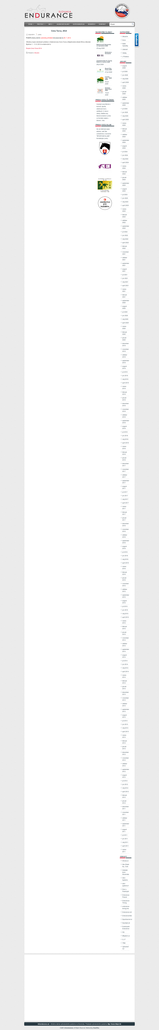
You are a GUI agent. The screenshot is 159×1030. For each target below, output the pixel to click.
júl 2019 (124, 372)
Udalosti (125, 49)
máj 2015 (125, 613)
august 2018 (124, 427)
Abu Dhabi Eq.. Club (125, 865)
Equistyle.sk (126, 923)
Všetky (124, 53)
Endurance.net (127, 912)
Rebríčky (91, 24)
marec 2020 (124, 327)
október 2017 (124, 476)
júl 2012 (124, 781)
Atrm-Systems (125, 879)
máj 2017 (125, 499)
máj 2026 (125, 79)
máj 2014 (125, 668)
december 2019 (125, 344)
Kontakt (102, 24)
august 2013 (124, 716)
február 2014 (124, 682)
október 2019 (124, 356)
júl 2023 (124, 194)
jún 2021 (125, 278)
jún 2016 (125, 556)
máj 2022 (125, 239)
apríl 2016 (125, 563)
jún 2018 (125, 435)
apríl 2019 (125, 383)
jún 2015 (125, 610)
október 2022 (124, 221)
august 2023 (124, 190)
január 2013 (124, 747)
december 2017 (125, 464)
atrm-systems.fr (125, 884)
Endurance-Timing (126, 902)
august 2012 (124, 776)
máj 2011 (125, 842)
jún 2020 (125, 315)
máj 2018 (125, 439)
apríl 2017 (125, 503)
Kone (124, 40)
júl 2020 (124, 312)
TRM (123, 943)
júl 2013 (124, 721)
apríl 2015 (125, 617)
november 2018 (125, 410)
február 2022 (124, 247)
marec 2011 (124, 850)
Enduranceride (127, 916)
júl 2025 (124, 109)
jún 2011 (125, 839)
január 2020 (124, 339)
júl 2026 (124, 71)
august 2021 (124, 270)
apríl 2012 (125, 791)
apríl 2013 (125, 731)
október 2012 (124, 765)
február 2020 (124, 333)
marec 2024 (124, 167)
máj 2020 (125, 319)
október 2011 (124, 819)
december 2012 (125, 753)
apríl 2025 (125, 119)
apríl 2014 (125, 671)
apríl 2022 (125, 242)
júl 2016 (124, 552)
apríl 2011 (125, 846)
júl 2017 (124, 492)
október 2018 (124, 416)
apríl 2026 (125, 82)
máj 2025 (125, 116)
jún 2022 (125, 235)
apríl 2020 (125, 323)
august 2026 (124, 67)
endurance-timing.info (126, 907)
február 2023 (124, 216)
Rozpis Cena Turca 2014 (34, 48)
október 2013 (124, 705)
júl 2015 (124, 606)
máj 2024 (125, 159)
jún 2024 (125, 155)
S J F (123, 939)
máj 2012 (125, 788)
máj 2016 (125, 559)
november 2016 (125, 530)
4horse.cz (125, 861)
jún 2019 (125, 375)
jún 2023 (125, 198)
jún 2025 (125, 112)
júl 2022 (124, 232)
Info (51, 24)
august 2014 (124, 656)
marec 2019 (124, 387)
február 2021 (124, 296)
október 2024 (124, 135)
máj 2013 (125, 728)
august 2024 (124, 147)
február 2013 (124, 742)
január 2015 (124, 633)
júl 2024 (124, 152)
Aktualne (36, 53)
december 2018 (125, 404)
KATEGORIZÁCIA (79, 24)
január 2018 (124, 459)
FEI (123, 932)
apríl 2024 (125, 162)
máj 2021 (125, 282)
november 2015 (125, 584)
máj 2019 (125, 379)
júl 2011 (124, 835)
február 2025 (124, 130)
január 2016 (124, 579)
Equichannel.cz (127, 919)
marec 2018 (124, 447)
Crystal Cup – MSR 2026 (108, 78)
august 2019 (124, 367)
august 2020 (124, 307)
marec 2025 (124, 124)
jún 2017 (125, 496)
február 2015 (124, 627)
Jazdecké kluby (63, 24)
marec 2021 (124, 290)
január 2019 (124, 399)
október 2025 (124, 98)
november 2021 (125, 253)
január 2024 (124, 178)
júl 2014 (124, 661)
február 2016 (124, 573)
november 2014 (125, 639)
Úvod (31, 24)
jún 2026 (125, 75)
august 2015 (124, 602)
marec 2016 (124, 567)
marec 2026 (124, 87)
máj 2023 (125, 202)
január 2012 (124, 802)
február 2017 (124, 513)
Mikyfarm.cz (126, 936)
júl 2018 (124, 432)
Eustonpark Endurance (126, 927)
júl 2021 (124, 275)
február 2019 (124, 393)
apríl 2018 (125, 443)
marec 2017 (124, 507)
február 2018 (124, 453)
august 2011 (124, 830)
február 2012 (124, 796)
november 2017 (125, 470)
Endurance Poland (125, 896)
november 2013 (125, 699)
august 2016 (124, 547)
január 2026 (124, 93)
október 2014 (124, 644)
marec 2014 (124, 676)
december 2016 (125, 524)
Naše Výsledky (125, 45)
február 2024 (124, 173)
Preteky (41, 24)
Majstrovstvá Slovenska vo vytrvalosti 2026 (103, 45)
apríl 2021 (125, 285)
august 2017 (124, 487)
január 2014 (124, 687)
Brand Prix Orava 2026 (108, 69)
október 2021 (124, 259)
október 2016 (124, 536)
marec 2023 (124, 210)
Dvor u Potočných (125, 890)
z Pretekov (125, 56)
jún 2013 (125, 724)
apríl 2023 (125, 205)
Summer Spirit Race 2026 (108, 89)
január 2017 (124, 519)
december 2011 (125, 807)
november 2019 (125, 350)
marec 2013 (124, 736)
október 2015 (124, 590)
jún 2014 (125, 664)
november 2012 (125, 759)
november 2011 (125, 813)
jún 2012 (125, 784)
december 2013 (125, 693)
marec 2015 (124, 622)
